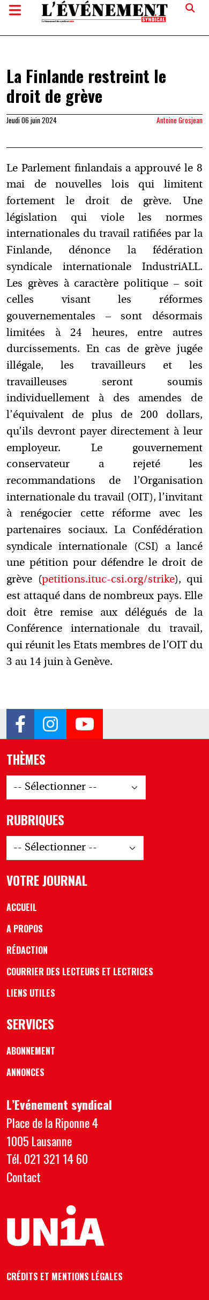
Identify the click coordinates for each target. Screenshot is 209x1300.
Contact (23, 1177)
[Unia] (55, 1226)
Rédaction (27, 950)
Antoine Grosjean (179, 120)
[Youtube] (84, 724)
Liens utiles (30, 993)
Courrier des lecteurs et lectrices (79, 971)
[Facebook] (20, 724)
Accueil (21, 907)
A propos (24, 928)
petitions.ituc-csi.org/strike (108, 579)
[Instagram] (50, 724)
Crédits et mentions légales (64, 1276)
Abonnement (30, 1050)
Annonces (25, 1072)
